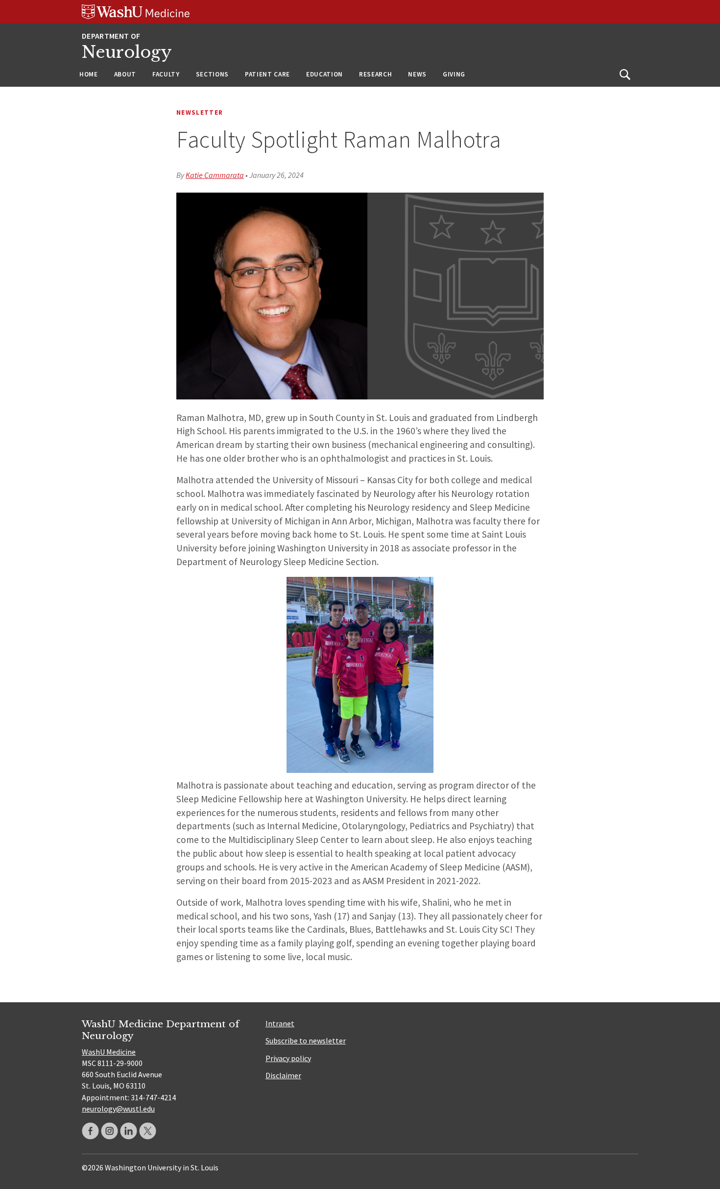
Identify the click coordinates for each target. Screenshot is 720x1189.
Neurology (127, 52)
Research (375, 74)
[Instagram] (109, 1130)
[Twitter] (147, 1130)
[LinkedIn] (128, 1130)
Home (88, 74)
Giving (454, 74)
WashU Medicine (109, 1052)
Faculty (166, 74)
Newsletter (199, 112)
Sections (212, 74)
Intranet (279, 1023)
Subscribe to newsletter (305, 1040)
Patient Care (267, 74)
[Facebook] (90, 1130)
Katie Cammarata (215, 175)
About (125, 74)
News (417, 74)
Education (324, 74)
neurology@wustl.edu (118, 1109)
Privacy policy (288, 1058)
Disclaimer (283, 1075)
